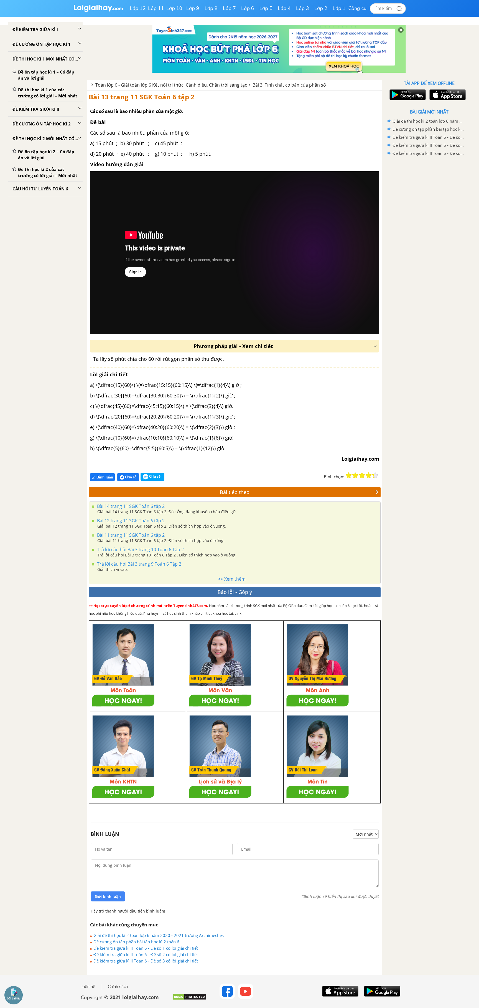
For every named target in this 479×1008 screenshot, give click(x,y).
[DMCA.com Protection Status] (189, 999)
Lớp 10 (174, 8)
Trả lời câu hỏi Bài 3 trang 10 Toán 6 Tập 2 (140, 549)
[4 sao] (368, 475)
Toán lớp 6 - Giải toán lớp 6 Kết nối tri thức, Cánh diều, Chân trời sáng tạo (171, 85)
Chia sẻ (130, 477)
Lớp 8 (211, 8)
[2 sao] (355, 475)
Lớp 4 (284, 8)
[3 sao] (362, 475)
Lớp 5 (265, 8)
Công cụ (357, 8)
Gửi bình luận (108, 896)
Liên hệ (88, 987)
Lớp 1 (339, 8)
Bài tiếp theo (234, 492)
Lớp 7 (229, 8)
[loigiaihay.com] (98, 10)
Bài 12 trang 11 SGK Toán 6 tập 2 (130, 521)
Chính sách (118, 987)
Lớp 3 (302, 8)
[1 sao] (348, 475)
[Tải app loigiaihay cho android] (407, 94)
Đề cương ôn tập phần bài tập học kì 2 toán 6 (136, 941)
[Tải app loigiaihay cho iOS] (446, 94)
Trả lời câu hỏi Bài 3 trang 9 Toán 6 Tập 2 (138, 564)
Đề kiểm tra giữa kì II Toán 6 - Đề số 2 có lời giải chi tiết (145, 954)
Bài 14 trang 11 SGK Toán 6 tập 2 (130, 506)
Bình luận (104, 477)
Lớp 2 (320, 8)
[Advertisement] (429, 245)
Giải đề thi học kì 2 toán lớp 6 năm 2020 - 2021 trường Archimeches (158, 935)
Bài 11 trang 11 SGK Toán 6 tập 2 (130, 535)
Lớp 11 (156, 8)
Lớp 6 (247, 8)
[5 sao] (375, 475)
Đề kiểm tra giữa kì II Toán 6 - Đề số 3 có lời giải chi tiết (145, 961)
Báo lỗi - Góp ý (235, 592)
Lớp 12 (138, 8)
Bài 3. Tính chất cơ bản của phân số (289, 85)
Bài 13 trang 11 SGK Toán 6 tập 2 (142, 96)
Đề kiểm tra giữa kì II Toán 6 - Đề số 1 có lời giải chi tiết (145, 948)
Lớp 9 (192, 8)
